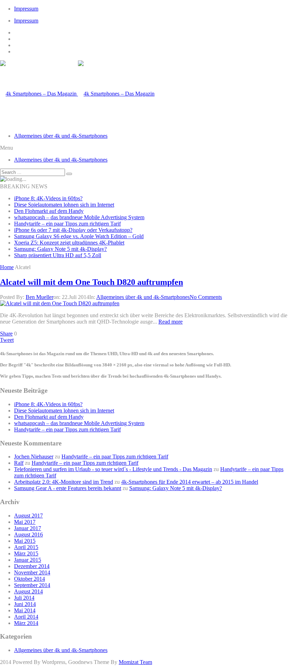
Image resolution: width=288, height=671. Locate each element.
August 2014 (28, 591)
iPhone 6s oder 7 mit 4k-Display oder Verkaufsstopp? (73, 230)
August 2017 (28, 516)
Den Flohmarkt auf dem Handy (49, 211)
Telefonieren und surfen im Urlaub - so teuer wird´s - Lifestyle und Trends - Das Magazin (113, 469)
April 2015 (26, 547)
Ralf (19, 463)
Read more (170, 322)
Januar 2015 (27, 560)
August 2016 (28, 535)
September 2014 (32, 585)
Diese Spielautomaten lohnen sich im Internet (64, 205)
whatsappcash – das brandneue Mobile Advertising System (79, 217)
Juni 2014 (25, 604)
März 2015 (26, 553)
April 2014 (26, 617)
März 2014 (26, 623)
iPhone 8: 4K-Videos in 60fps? (48, 198)
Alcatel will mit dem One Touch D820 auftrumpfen (91, 282)
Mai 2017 (24, 522)
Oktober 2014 (29, 579)
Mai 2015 (24, 541)
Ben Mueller (39, 297)
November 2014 (32, 572)
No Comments (206, 297)
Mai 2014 (24, 610)
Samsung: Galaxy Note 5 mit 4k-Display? (60, 249)
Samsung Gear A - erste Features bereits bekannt (67, 488)
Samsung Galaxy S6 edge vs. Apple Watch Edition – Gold (79, 236)
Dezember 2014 (32, 566)
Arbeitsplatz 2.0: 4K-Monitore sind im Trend (63, 482)
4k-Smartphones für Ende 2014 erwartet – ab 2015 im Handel (189, 482)
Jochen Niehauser (33, 457)
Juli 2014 (24, 598)
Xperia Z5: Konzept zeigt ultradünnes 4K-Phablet (69, 243)
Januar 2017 (27, 528)
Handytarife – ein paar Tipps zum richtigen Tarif (67, 224)
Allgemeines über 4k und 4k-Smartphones (60, 136)
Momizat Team (135, 662)
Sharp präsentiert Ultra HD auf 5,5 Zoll (57, 255)
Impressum (26, 9)
